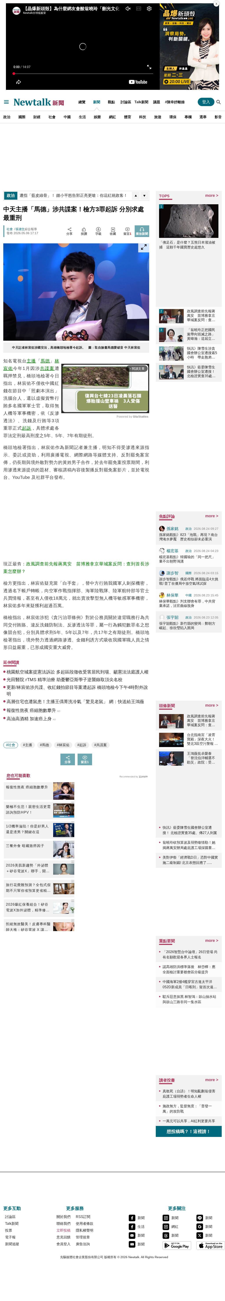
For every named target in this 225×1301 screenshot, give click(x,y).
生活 (82, 117)
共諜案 (47, 368)
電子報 (10, 1237)
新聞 (96, 102)
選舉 (203, 117)
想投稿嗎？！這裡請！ (189, 1131)
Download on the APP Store (210, 1245)
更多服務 (75, 1208)
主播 (31, 360)
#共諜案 (100, 745)
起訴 (26, 428)
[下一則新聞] (144, 196)
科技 (142, 117)
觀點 (111, 102)
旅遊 (157, 117)
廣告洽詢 (83, 1244)
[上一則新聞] (136, 196)
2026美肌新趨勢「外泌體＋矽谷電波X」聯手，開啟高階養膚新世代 (28, 868)
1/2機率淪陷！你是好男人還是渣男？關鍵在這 (27, 829)
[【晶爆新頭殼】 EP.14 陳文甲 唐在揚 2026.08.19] (189, 46)
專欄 (188, 117)
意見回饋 (63, 1237)
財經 (36, 117)
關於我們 (63, 1217)
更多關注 (177, 1208)
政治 (6, 117)
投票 (8, 1230)
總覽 (81, 102)
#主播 (27, 745)
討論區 (126, 102)
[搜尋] (218, 102)
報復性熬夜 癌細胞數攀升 (27, 787)
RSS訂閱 (83, 1217)
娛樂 (97, 117)
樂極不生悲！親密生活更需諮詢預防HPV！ (28, 809)
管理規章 (83, 1237)
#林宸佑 (63, 745)
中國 (67, 117)
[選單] (6, 102)
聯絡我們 (63, 1223)
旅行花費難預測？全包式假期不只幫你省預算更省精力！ (28, 888)
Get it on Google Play (177, 1245)
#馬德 (44, 745)
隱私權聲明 (84, 1230)
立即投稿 (63, 1230)
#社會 (10, 745)
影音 (218, 117)
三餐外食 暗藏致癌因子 (25, 846)
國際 (21, 117)
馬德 (45, 360)
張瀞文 (20, 229)
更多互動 (12, 1208)
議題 (156, 102)
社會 (52, 117)
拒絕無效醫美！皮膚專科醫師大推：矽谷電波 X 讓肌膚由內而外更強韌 (28, 927)
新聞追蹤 (12, 1244)
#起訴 (81, 745)
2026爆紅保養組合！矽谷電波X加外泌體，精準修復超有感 (28, 908)
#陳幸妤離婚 (175, 102)
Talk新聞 (141, 102)
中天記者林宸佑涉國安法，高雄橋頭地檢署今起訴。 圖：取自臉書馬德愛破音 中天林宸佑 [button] (76, 347)
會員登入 (63, 1244)
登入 (206, 102)
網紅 (112, 117)
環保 (172, 117)
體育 (127, 117)
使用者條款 (84, 1223)
